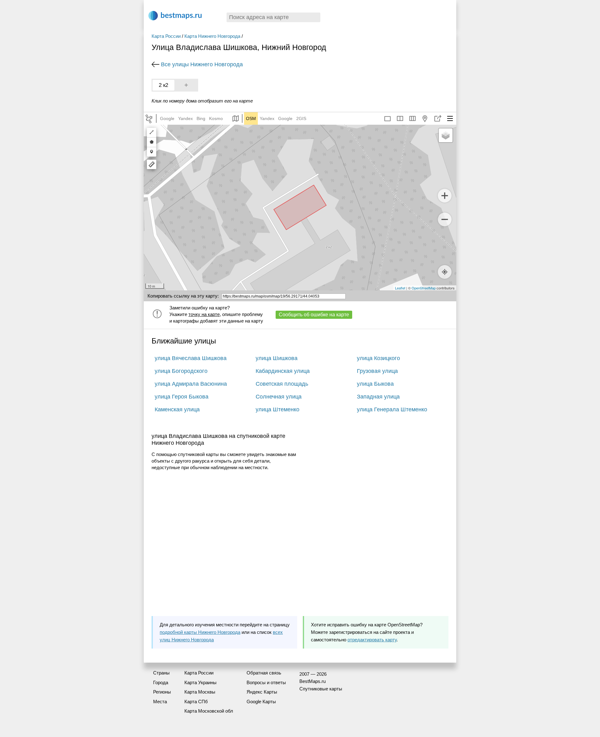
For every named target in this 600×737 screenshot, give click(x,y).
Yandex (185, 118)
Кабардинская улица (283, 371)
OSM (251, 118)
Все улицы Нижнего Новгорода (202, 64)
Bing (201, 118)
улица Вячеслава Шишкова (191, 358)
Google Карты (261, 701)
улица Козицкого (378, 358)
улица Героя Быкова (181, 397)
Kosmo (216, 118)
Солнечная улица (279, 397)
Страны (161, 672)
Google (167, 118)
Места (160, 701)
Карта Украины (200, 682)
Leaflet (400, 287)
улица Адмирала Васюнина (191, 384)
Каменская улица (177, 409)
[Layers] (445, 135)
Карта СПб (196, 701)
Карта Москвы (199, 691)
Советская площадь (282, 384)
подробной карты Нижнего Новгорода (200, 632)
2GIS (301, 118)
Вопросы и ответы (266, 682)
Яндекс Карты (262, 691)
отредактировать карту (372, 639)
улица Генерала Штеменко (392, 409)
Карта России (166, 36)
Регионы (162, 691)
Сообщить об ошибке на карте (314, 314)
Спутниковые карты (320, 688)
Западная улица (378, 397)
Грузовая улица (377, 371)
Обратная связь (264, 672)
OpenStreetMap (424, 287)
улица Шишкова (277, 358)
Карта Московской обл (208, 711)
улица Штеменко (277, 409)
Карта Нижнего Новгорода (212, 36)
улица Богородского (181, 371)
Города (160, 682)
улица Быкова (375, 384)
